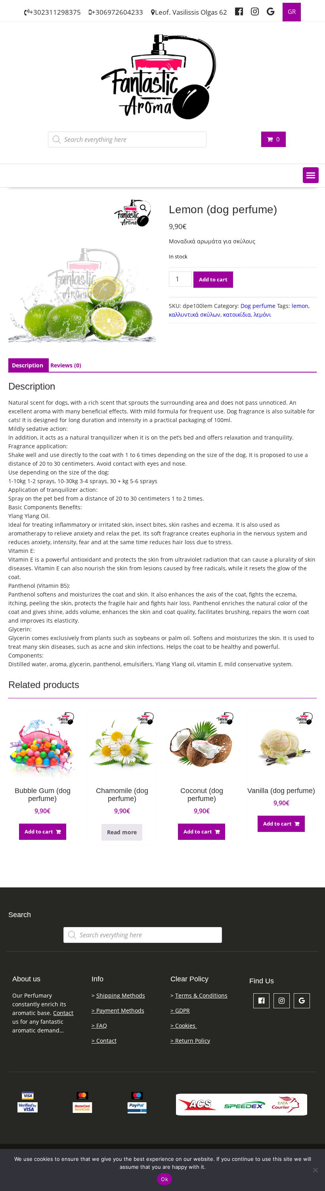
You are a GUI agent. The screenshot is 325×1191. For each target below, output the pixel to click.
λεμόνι (262, 314)
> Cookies (183, 1025)
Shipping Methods (120, 995)
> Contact (104, 1040)
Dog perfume (258, 306)
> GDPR (180, 1010)
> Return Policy (190, 1040)
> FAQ (99, 1025)
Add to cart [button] (39, 831)
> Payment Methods (118, 1010)
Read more (122, 832)
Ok (164, 1179)
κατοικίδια (237, 314)
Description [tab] (27, 365)
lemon (300, 306)
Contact (63, 1013)
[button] (311, 175)
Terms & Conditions (201, 995)
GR (292, 12)
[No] (315, 1170)
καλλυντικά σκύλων (194, 314)
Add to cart (213, 279)
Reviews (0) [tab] (65, 365)
